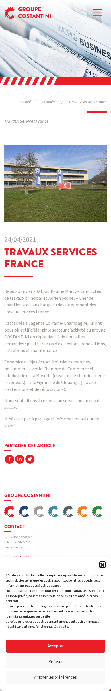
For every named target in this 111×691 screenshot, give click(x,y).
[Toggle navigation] (97, 13)
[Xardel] (26, 511)
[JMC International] (55, 511)
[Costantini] (11, 511)
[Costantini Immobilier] (41, 511)
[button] (102, 564)
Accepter (56, 646)
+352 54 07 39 (19, 557)
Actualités (49, 102)
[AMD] (84, 511)
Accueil (25, 102)
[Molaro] (70, 511)
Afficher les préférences (55, 677)
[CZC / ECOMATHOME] (99, 511)
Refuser (55, 662)
